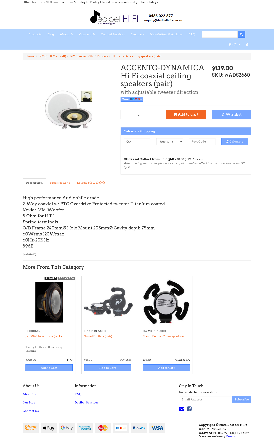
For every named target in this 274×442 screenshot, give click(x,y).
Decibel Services (113, 34)
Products (35, 34)
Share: (126, 99)
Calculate (236, 141)
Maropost (231, 436)
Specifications (60, 182)
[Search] (241, 34)
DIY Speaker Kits (81, 56)
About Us (66, 34)
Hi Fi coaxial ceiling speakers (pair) (136, 56)
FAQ (192, 34)
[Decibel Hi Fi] (137, 16)
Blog (51, 34)
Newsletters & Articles (166, 34)
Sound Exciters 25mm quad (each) (165, 336)
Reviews (83, 182)
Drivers (102, 56)
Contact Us (87, 34)
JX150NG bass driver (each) (43, 336)
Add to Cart (187, 114)
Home (30, 56)
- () (234, 44)
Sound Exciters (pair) (98, 336)
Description (34, 182)
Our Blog (29, 402)
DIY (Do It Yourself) (52, 56)
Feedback (137, 34)
